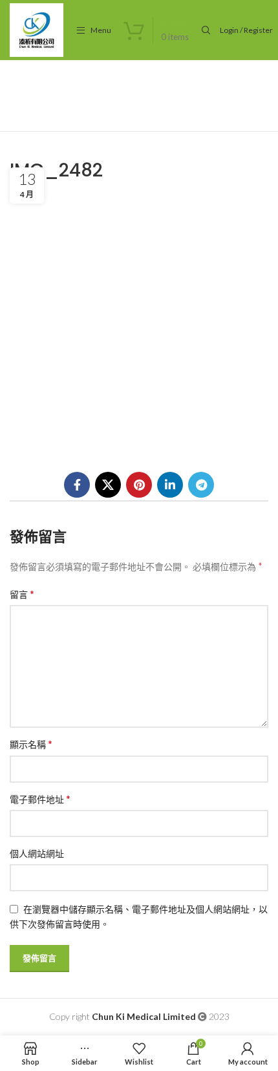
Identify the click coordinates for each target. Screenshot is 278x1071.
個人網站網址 (37, 853)
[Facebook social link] (77, 485)
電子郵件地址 (40, 798)
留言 (22, 594)
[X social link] (108, 485)
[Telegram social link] (201, 485)
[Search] (204, 30)
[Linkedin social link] (170, 485)
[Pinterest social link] (139, 485)
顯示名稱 (31, 743)
